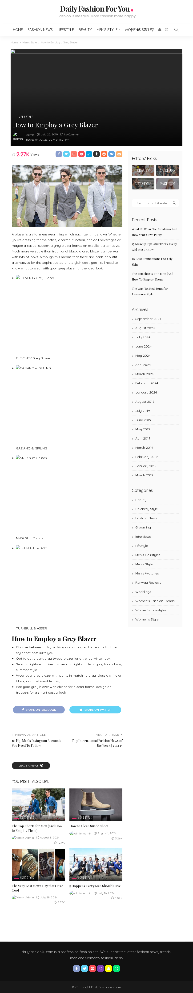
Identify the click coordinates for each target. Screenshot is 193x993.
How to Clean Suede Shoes (89, 826)
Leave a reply (29, 765)
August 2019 (144, 401)
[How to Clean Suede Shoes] (95, 804)
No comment (72, 134)
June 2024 (143, 346)
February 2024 (146, 383)
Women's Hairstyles (150, 610)
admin (30, 134)
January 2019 (146, 466)
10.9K (61, 842)
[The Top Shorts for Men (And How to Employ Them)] (38, 804)
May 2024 (143, 355)
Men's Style (26, 117)
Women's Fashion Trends (155, 601)
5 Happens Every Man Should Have (95, 886)
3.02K (118, 898)
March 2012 (144, 475)
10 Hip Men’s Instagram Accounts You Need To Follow (36, 743)
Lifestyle (65, 29)
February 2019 (146, 457)
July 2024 (142, 337)
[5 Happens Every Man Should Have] (95, 864)
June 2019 (143, 420)
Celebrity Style (146, 509)
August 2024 (145, 328)
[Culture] (167, 170)
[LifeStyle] (143, 183)
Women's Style (146, 619)
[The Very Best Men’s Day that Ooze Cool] (38, 864)
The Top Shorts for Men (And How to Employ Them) (37, 828)
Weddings (143, 592)
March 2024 (144, 374)
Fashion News (40, 29)
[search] (176, 30)
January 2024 (146, 392)
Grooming (143, 527)
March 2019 (144, 447)
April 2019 (142, 438)
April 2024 (143, 365)
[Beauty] (143, 170)
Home (18, 29)
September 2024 (148, 319)
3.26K (118, 838)
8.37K (61, 902)
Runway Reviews (148, 582)
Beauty (85, 29)
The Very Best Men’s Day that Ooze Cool (37, 888)
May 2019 (142, 429)
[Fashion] (167, 183)
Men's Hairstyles (147, 555)
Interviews (143, 536)
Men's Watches (147, 573)
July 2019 (142, 411)
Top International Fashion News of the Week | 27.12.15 (97, 743)
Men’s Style (106, 29)
